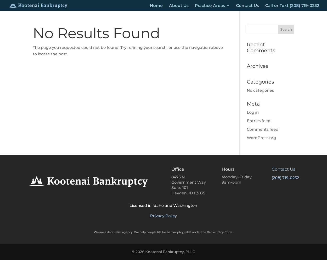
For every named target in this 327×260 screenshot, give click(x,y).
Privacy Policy (163, 216)
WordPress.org (261, 138)
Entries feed (259, 121)
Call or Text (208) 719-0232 (292, 6)
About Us (179, 6)
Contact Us (247, 6)
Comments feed (262, 129)
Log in (253, 112)
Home (156, 6)
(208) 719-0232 (285, 177)
